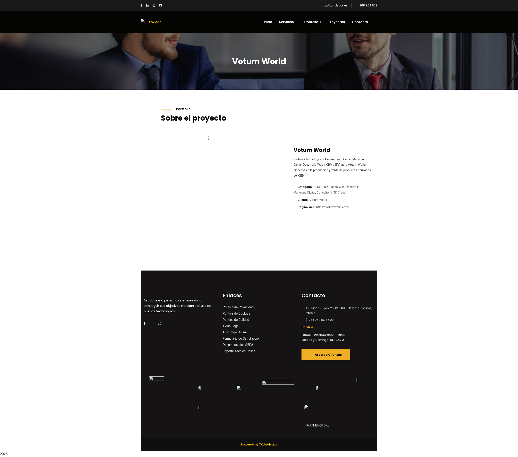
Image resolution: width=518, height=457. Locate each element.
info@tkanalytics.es (333, 5)
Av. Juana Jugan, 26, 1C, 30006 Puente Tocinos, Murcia (339, 310)
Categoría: (305, 187)
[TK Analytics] (151, 22)
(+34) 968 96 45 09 (320, 320)
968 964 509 (368, 5)
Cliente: (303, 200)
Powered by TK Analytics (259, 444)
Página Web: (306, 207)
